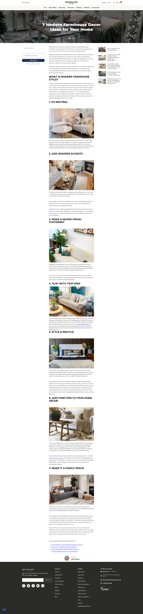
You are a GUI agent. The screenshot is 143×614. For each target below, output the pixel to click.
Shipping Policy (82, 581)
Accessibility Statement (84, 606)
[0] (120, 2)
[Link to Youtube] (38, 585)
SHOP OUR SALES (4, 610)
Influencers (58, 578)
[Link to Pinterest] (23, 585)
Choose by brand (59, 581)
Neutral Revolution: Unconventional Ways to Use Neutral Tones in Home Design (114, 66)
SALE (45, 7)
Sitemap (80, 603)
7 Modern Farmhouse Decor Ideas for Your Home (76, 14)
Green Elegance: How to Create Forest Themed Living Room (114, 73)
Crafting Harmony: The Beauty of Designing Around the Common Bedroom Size (114, 81)
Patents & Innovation (83, 596)
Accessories (95, 7)
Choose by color (59, 584)
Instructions (81, 574)
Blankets (87, 7)
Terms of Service (82, 593)
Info (109, 2)
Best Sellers (53, 7)
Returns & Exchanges (83, 584)
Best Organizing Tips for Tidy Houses (114, 49)
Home (55, 14)
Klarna (56, 587)
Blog (59, 14)
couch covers (53, 213)
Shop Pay (57, 593)
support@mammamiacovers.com (112, 579)
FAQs (79, 600)
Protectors (70, 7)
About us (104, 2)
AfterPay (57, 590)
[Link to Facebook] (28, 585)
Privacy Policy (81, 587)
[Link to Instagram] (33, 585)
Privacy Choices (82, 590)
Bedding (79, 7)
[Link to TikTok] (42, 585)
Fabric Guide (81, 571)
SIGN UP (47, 580)
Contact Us (81, 578)
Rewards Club (58, 574)
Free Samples (25, 2)
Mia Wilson (75, 559)
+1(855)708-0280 (107, 583)
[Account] (117, 2)
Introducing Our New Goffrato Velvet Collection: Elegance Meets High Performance (114, 57)
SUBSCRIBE (33, 60)
